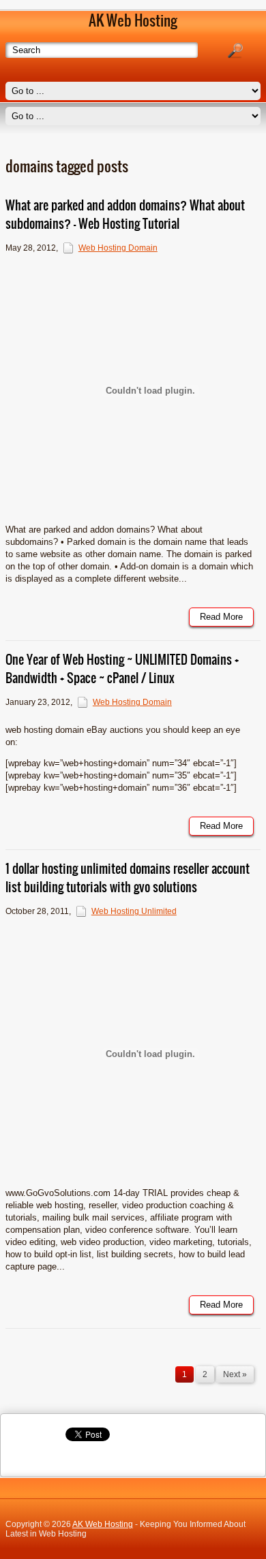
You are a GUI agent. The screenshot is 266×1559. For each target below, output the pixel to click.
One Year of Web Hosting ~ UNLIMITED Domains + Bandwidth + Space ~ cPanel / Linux (122, 668)
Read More (221, 617)
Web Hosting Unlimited (134, 911)
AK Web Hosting (102, 1524)
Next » (235, 1374)
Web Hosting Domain (118, 248)
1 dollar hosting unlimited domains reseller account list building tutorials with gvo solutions (127, 878)
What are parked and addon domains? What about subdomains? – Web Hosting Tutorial (125, 214)
